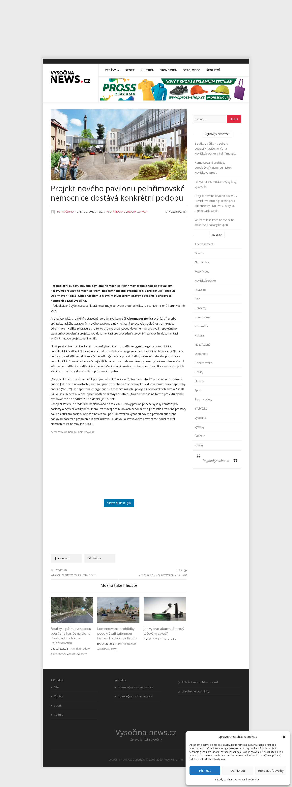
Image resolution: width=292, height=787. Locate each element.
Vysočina (73, 653)
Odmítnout (237, 770)
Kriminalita (201, 326)
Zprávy (110, 70)
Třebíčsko (201, 408)
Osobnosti (201, 354)
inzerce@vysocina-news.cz (135, 696)
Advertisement (204, 244)
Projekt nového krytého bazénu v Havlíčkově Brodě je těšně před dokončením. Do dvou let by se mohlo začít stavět (216, 203)
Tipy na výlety (203, 399)
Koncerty (200, 308)
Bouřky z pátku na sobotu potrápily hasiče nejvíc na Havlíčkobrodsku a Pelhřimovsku (71, 635)
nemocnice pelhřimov (63, 432)
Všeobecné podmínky (246, 779)
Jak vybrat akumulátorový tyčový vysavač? (164, 631)
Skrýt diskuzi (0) (119, 503)
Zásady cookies (223, 779)
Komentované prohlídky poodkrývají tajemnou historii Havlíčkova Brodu (117, 633)
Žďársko (200, 436)
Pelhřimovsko (116, 211)
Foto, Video (191, 70)
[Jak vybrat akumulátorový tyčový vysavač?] (165, 600)
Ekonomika (168, 70)
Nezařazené (202, 344)
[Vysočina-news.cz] (70, 75)
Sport (130, 70)
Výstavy (199, 427)
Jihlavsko (200, 290)
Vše (56, 687)
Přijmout (205, 770)
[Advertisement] (146, 28)
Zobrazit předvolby (270, 770)
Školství (213, 70)
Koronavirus (202, 317)
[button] (284, 737)
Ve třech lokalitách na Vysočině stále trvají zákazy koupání (214, 222)
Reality (131, 211)
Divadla (199, 253)
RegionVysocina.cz (216, 461)
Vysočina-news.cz (146, 732)
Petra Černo (65, 211)
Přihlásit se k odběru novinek (200, 682)
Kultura (147, 70)
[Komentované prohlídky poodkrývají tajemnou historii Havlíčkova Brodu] (118, 600)
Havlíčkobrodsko (80, 648)
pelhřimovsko (86, 432)
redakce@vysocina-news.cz (135, 687)
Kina (197, 299)
